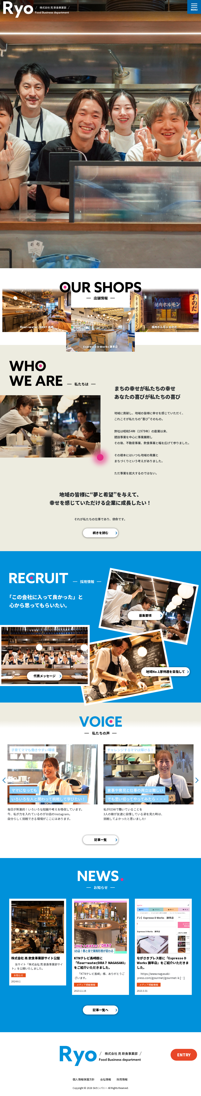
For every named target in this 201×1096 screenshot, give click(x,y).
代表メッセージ (45, 675)
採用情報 (122, 1079)
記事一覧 (100, 839)
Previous (4, 777)
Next (197, 777)
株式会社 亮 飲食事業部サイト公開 (35, 958)
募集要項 (145, 615)
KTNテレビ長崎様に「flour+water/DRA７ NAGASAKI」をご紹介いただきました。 (100, 963)
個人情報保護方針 (84, 1079)
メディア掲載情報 (86, 984)
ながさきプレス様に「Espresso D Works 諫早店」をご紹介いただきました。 (163, 963)
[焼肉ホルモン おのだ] (164, 309)
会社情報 (105, 1079)
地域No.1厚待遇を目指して (165, 671)
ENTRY (184, 1055)
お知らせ (18, 975)
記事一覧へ (100, 1009)
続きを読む (100, 532)
